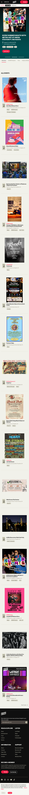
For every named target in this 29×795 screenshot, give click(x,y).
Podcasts (17, 735)
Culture (3, 737)
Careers (3, 750)
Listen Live (6, 1)
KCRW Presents (11, 60)
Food (2, 735)
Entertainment (4, 733)
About (2, 748)
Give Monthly (13, 772)
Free (15, 46)
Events (2, 740)
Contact (3, 756)
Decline (3, 793)
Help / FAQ (3, 752)
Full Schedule (18, 737)
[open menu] (2, 2)
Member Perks (18, 756)
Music (4, 46)
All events (4, 60)
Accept (9, 793)
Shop (16, 754)
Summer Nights (10, 46)
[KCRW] (3, 714)
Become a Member (19, 748)
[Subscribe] (26, 722)
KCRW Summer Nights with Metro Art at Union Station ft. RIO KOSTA (14, 37)
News (2, 731)
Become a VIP (18, 750)
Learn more (6, 51)
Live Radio (17, 731)
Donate (25, 2)
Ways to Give (18, 752)
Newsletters (4, 754)
